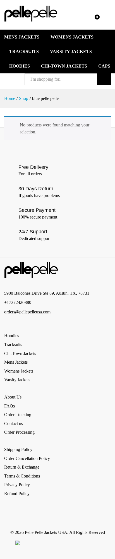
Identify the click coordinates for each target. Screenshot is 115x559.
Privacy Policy (17, 484)
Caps (104, 66)
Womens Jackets (72, 37)
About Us (12, 397)
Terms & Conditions (22, 476)
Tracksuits (24, 51)
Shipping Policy (18, 449)
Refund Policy (17, 493)
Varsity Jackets (71, 51)
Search (104, 79)
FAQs (9, 406)
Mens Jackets (21, 37)
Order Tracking (17, 414)
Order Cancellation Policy (27, 458)
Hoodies (19, 66)
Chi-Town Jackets (64, 66)
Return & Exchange (21, 467)
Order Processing (19, 432)
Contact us (13, 423)
